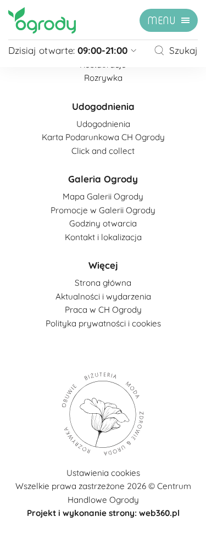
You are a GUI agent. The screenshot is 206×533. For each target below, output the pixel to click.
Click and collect (103, 151)
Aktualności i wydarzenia (103, 296)
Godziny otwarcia (103, 223)
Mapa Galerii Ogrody (103, 196)
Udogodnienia (103, 106)
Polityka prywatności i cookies (103, 323)
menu (162, 21)
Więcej (103, 265)
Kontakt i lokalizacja (103, 237)
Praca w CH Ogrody (103, 309)
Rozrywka (103, 78)
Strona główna (103, 282)
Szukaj (183, 50)
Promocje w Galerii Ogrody (103, 210)
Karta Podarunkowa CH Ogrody (103, 137)
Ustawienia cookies (103, 473)
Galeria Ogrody (103, 179)
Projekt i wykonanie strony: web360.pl (103, 513)
